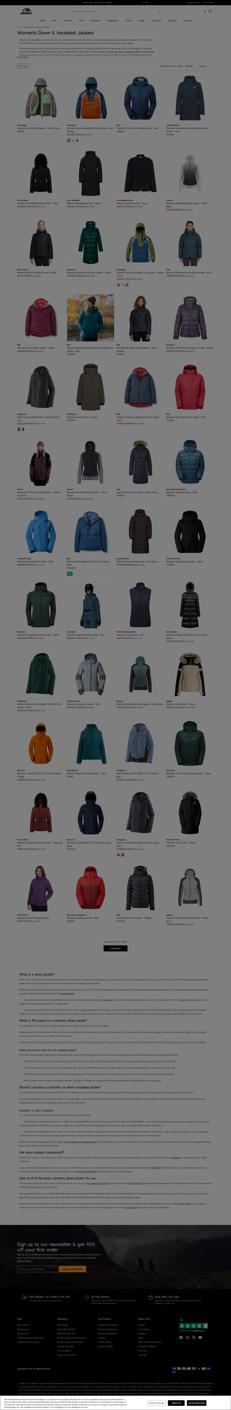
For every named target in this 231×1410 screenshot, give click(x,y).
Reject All (176, 1403)
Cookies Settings (156, 1403)
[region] (115, 1403)
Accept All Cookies (196, 1403)
